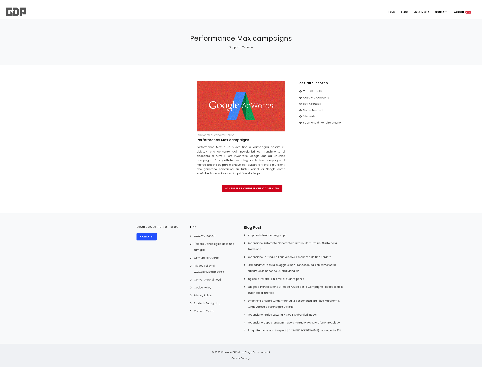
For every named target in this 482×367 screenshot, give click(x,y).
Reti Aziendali (312, 104)
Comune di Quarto (206, 258)
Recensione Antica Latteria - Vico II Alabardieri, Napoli (282, 315)
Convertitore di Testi (207, 280)
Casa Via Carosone (316, 97)
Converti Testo (204, 311)
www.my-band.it (205, 236)
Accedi (462, 12)
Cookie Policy (202, 287)
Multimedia (421, 12)
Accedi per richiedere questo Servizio (252, 188)
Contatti (441, 12)
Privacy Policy (203, 295)
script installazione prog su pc (267, 235)
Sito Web (309, 116)
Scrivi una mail (261, 352)
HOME (391, 12)
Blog (404, 12)
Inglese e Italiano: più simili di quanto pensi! (276, 279)
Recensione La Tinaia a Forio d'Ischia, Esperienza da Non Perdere (289, 257)
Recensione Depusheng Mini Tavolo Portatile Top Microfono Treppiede (294, 322)
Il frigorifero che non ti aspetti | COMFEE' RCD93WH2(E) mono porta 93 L (295, 330)
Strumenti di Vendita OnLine (322, 122)
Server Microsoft (314, 110)
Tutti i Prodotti (312, 91)
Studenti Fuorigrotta (207, 303)
